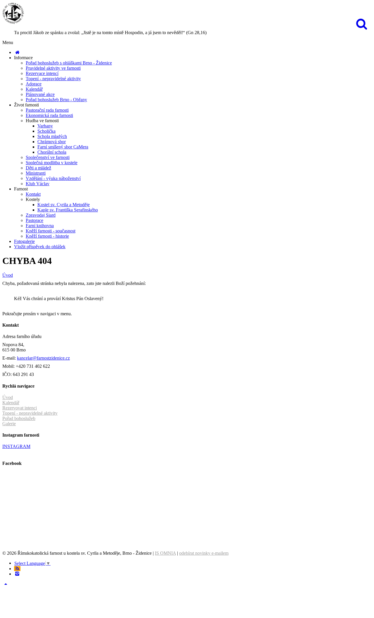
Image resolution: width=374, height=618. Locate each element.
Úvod (7, 275)
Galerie (9, 423)
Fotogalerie (24, 241)
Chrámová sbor (51, 141)
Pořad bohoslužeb (18, 418)
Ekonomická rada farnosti (49, 115)
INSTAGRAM (16, 446)
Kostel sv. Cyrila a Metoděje (63, 204)
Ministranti (36, 173)
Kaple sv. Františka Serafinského (67, 209)
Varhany (45, 125)
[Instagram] (17, 573)
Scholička (46, 131)
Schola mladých (52, 136)
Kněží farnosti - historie (47, 236)
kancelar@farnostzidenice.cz (43, 358)
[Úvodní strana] (17, 52)
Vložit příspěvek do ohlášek (39, 246)
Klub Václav (37, 183)
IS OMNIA (165, 553)
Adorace (33, 83)
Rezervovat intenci (19, 407)
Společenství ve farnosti (48, 157)
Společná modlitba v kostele (51, 162)
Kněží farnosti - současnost (50, 230)
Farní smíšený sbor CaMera (62, 146)
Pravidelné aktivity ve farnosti (53, 68)
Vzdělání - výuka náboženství (53, 178)
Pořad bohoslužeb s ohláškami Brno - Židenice (69, 62)
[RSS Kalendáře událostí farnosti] (17, 568)
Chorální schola (51, 152)
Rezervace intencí (42, 73)
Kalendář (34, 89)
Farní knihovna (40, 225)
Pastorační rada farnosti (47, 110)
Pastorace (34, 220)
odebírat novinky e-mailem (203, 553)
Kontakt (33, 194)
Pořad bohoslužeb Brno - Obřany (56, 99)
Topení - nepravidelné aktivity (53, 78)
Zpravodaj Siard (41, 215)
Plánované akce (40, 94)
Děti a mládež (38, 167)
